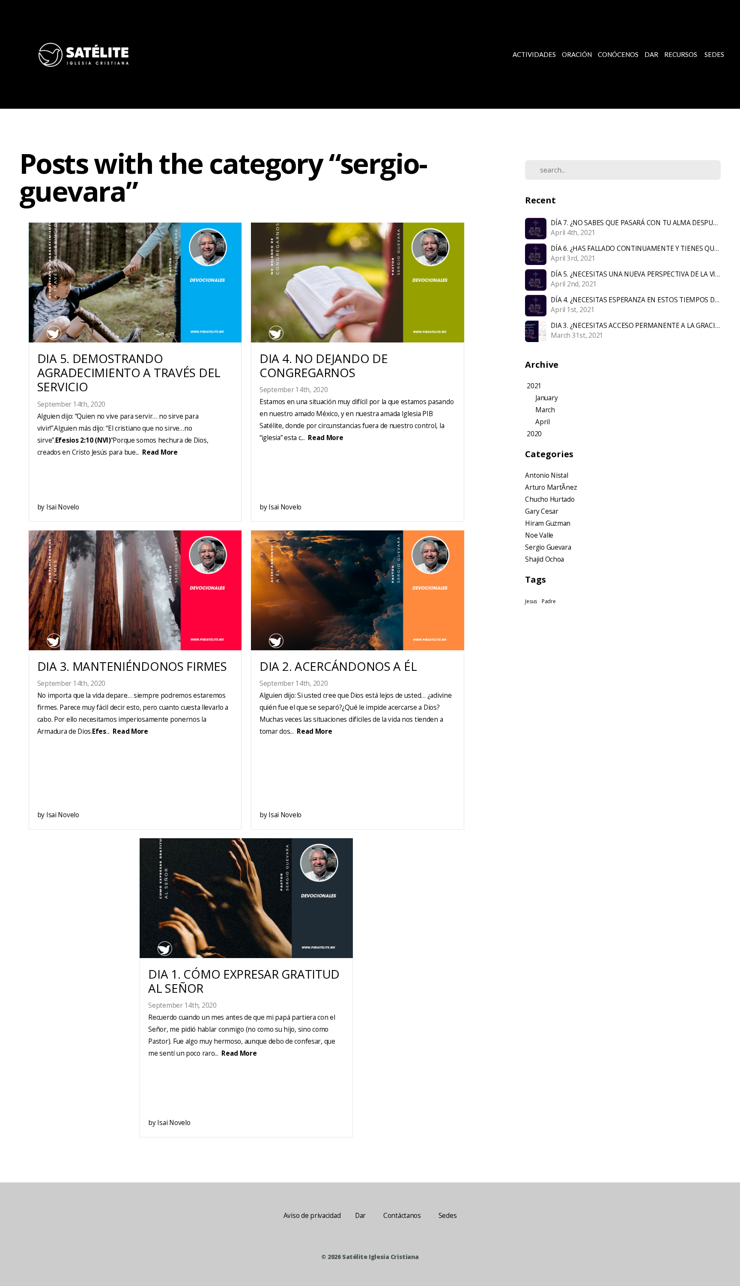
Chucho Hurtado (549, 499)
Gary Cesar (541, 511)
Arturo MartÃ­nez (551, 487)
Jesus (531, 601)
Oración (577, 54)
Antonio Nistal (546, 475)
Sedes (714, 54)
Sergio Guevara (548, 547)
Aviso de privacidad (312, 1215)
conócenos (618, 54)
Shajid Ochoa (544, 559)
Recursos (681, 54)
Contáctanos (402, 1215)
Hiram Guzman (547, 523)
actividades (534, 54)
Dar (651, 54)
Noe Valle (539, 535)
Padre (549, 601)
